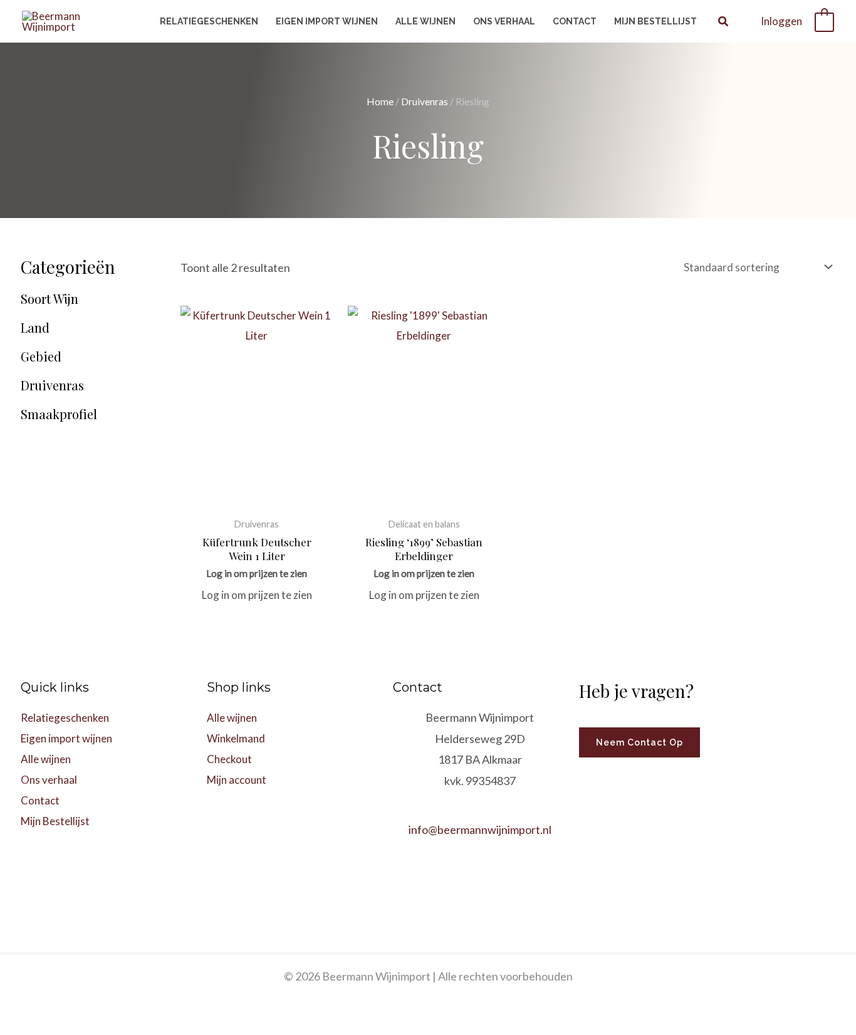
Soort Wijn (49, 299)
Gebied (41, 356)
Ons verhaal (49, 779)
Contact (40, 800)
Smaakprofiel (59, 414)
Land (35, 328)
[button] (723, 22)
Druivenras (424, 101)
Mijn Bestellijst (55, 821)
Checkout (229, 759)
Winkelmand (236, 738)
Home (380, 101)
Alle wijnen (46, 759)
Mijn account (236, 779)
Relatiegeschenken (65, 717)
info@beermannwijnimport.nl (480, 829)
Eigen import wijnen (66, 738)
